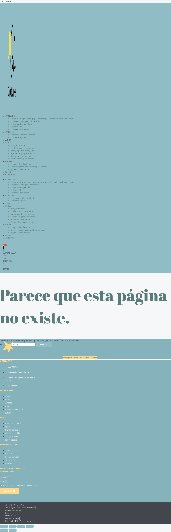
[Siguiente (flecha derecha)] (13, 530)
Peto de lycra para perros (22, 158)
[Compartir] (21, 526)
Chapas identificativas (21, 164)
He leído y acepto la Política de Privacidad (20, 485)
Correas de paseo (19, 137)
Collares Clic (16, 126)
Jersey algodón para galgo (22, 150)
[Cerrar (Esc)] (30, 526)
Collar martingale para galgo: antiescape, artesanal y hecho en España (43, 118)
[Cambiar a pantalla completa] (13, 526)
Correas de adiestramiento (23, 134)
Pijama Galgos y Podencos (23, 153)
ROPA (8, 142)
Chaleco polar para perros (22, 148)
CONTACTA (10, 174)
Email (2, 481)
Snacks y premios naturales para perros (29, 166)
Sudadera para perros (21, 156)
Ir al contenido (6, 1)
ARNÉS (8, 140)
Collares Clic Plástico (20, 129)
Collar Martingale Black (21, 124)
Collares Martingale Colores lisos (25, 121)
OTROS (8, 161)
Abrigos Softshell (18, 145)
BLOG (8, 172)
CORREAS (9, 132)
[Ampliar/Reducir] (4, 526)
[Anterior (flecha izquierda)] (4, 530)
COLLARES (10, 116)
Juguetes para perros (20, 169)
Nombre (3, 477)
